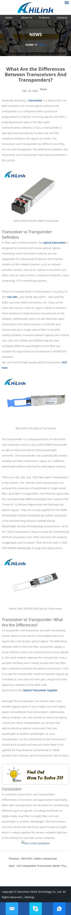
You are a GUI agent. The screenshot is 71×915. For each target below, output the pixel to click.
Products (44, 17)
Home (8, 17)
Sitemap (29, 897)
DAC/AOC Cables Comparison (39, 858)
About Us (26, 17)
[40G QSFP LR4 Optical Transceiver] (35, 423)
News (42, 44)
